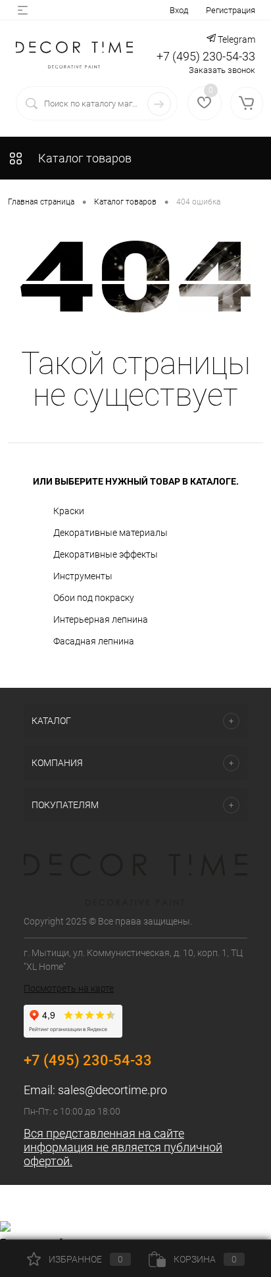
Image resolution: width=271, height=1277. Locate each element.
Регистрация (230, 10)
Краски (68, 511)
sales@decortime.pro (112, 1090)
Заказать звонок (222, 70)
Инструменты (82, 576)
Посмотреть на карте (69, 988)
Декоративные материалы (110, 532)
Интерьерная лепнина (100, 619)
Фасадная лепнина (93, 641)
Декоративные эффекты (105, 554)
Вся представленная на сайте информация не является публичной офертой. (123, 1147)
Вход (179, 10)
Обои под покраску (93, 597)
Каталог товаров (84, 158)
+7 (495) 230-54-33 (206, 56)
